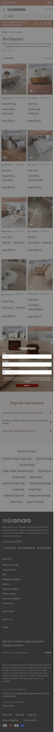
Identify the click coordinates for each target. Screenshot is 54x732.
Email (2, 353)
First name (4, 361)
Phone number (5, 369)
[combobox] (4, 372)
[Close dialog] (51, 342)
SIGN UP (26, 385)
